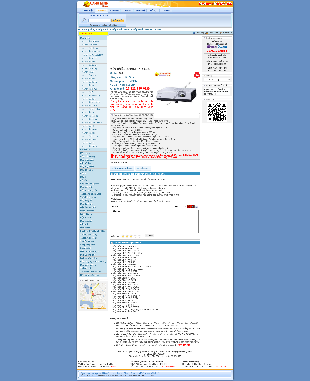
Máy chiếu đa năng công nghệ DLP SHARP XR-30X (135, 309)
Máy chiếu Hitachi (90, 62)
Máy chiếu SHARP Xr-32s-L (124, 264)
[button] (122, 168)
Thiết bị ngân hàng (88, 234)
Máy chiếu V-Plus (89, 146)
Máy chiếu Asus (89, 75)
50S (121, 73)
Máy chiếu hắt (88, 143)
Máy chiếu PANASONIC (92, 55)
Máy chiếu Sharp (121, 29)
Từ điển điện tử (87, 241)
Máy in (83, 177)
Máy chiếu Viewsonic (91, 51)
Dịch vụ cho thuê (88, 255)
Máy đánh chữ (86, 204)
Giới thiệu (88, 10)
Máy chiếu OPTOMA (91, 41)
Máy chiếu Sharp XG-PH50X (124, 303)
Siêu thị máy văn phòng (90, 375)
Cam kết (127, 10)
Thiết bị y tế (85, 268)
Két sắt (83, 180)
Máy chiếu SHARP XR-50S (147, 29)
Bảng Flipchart (87, 211)
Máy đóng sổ (86, 201)
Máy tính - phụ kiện (88, 190)
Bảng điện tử (86, 214)
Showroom (114, 10)
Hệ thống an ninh (88, 207)
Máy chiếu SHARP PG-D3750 (125, 271)
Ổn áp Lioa (85, 228)
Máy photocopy (87, 160)
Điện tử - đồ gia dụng (89, 251)
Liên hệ (166, 10)
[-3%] (176, 118)
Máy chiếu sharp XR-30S (123, 305)
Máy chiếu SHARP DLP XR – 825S (127, 253)
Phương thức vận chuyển (91, 373)
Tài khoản (227, 33)
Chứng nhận (140, 10)
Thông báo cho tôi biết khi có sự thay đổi (216, 91)
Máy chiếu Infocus (90, 48)
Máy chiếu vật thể (89, 45)
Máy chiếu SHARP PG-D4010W (126, 296)
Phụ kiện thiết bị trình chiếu (92, 231)
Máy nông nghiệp (88, 265)
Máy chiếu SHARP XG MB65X (125, 289)
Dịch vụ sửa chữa (88, 258)
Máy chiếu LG (88, 126)
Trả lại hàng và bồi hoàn (150, 373)
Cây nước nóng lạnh (89, 184)
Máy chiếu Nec (88, 85)
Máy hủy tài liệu (87, 167)
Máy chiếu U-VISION (91, 102)
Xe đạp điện (85, 248)
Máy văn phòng (86, 29)
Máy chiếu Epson (89, 140)
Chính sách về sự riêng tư (112, 373)
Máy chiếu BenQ (89, 79)
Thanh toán (213, 33)
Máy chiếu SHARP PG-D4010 (125, 248)
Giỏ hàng (200, 33)
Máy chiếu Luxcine (90, 136)
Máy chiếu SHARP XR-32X (124, 262)
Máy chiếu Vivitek (89, 119)
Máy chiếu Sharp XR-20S (123, 300)
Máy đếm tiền (86, 170)
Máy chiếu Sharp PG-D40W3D (125, 273)
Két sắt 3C (85, 150)
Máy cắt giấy (86, 221)
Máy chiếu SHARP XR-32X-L (125, 246)
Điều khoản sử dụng (132, 373)
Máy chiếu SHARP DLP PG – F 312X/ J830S (131, 267)
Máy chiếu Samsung (91, 96)
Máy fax (84, 173)
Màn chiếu (85, 153)
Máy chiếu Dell (88, 133)
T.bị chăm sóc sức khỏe (91, 272)
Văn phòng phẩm (88, 245)
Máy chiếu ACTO (89, 106)
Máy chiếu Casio (89, 99)
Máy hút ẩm (85, 163)
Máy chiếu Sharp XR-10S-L (124, 294)
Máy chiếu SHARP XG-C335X (125, 307)
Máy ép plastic (86, 187)
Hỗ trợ (153, 10)
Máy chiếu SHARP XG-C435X (125, 287)
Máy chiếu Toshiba (90, 116)
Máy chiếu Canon (89, 82)
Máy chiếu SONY (89, 58)
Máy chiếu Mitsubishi (91, 109)
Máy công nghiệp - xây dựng (93, 262)
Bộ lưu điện (85, 217)
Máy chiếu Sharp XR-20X (123, 278)
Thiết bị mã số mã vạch (90, 194)
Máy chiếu (103, 29)
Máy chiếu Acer (88, 72)
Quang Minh (104, 375)
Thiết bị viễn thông (88, 238)
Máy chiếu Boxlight (90, 129)
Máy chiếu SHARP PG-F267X (125, 298)
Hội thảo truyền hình (89, 275)
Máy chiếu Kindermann (92, 123)
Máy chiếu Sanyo (89, 65)
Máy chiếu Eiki (88, 92)
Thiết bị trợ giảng (88, 197)
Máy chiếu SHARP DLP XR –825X (127, 269)
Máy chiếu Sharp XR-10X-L (124, 280)
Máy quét (84, 224)
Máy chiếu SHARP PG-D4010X (126, 291)
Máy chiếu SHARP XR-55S (124, 282)
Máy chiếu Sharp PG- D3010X (125, 255)
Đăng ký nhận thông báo (217, 85)
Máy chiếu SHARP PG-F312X (125, 285)
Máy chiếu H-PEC (90, 89)
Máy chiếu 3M (88, 112)
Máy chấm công (87, 156)
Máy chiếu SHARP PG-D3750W (126, 276)
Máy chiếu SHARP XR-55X (124, 260)
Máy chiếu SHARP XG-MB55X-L (126, 251)
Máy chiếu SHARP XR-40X (124, 257)
